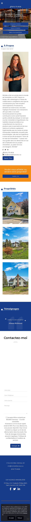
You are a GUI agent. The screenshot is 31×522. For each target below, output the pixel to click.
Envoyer (15, 446)
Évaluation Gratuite (15, 24)
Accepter (11, 518)
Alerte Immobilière (15, 28)
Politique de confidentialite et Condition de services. (16, 438)
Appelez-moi (15, 176)
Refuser (20, 518)
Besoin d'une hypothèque (15, 32)
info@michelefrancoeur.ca (12, 155)
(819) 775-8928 (16, 7)
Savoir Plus (8, 158)
